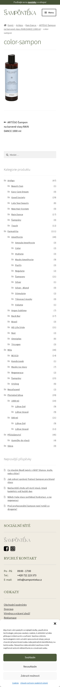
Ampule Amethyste (25, 242)
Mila (10, 349)
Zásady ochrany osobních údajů (34, 683)
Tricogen (15, 344)
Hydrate (19, 253)
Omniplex (16, 338)
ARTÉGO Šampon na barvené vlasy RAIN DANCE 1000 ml (16, 126)
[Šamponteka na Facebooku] (6, 548)
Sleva (10, 445)
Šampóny (16, 219)
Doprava (8, 609)
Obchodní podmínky (15, 604)
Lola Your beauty (20, 203)
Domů (11, 25)
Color (18, 248)
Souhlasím (30, 657)
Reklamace (10, 617)
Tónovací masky (23, 299)
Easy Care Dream (20, 191)
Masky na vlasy (19, 366)
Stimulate (20, 293)
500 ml (14, 417)
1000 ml (15, 400)
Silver (18, 282)
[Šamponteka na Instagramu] (12, 548)
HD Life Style (18, 327)
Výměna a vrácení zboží (17, 613)
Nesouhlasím (30, 666)
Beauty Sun (17, 186)
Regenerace (17, 372)
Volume (19, 304)
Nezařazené (14, 389)
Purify (18, 265)
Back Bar (15, 315)
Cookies (15, 683)
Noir (13, 332)
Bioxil (14, 321)
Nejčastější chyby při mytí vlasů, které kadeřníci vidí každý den (27, 489)
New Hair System (20, 208)
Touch (14, 225)
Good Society (18, 197)
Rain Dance (31, 25)
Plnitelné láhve (15, 395)
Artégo (19, 25)
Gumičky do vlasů (20, 440)
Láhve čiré (20, 406)
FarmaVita (13, 231)
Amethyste (17, 236)
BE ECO (14, 355)
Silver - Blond (22, 287)
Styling (15, 383)
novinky (32, 2)
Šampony (20, 276)
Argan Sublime (18, 310)
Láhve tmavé (21, 411)
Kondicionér (17, 361)
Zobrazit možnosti (30, 675)
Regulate (19, 270)
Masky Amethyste (24, 259)
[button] (55, 623)
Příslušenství (14, 434)
